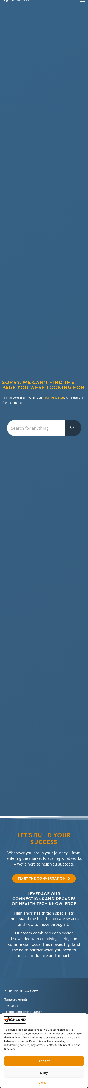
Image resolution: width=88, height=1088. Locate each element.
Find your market (21, 991)
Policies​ (41, 1082)
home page (54, 397)
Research (11, 1006)
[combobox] (36, 428)
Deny (44, 1073)
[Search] (73, 428)
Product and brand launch (23, 1012)
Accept (44, 1061)
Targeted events (16, 999)
